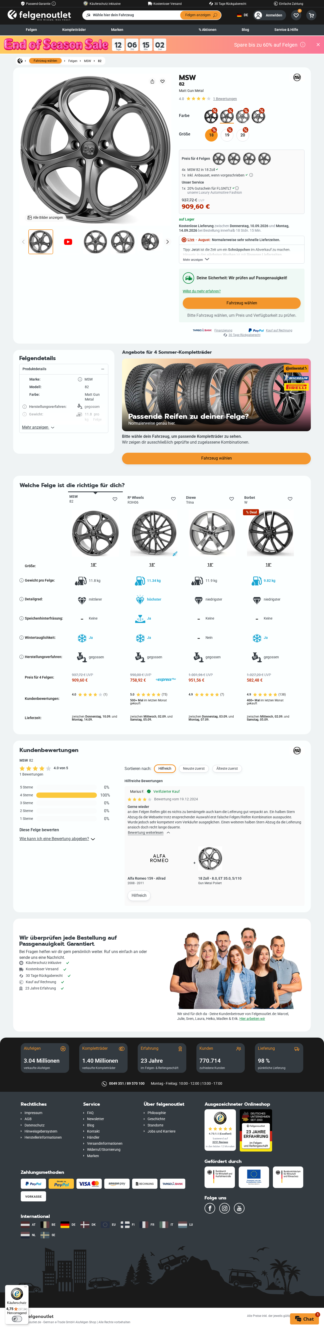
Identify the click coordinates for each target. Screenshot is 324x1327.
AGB (28, 1119)
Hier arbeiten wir (252, 1019)
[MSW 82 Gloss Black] (211, 117)
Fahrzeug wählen (45, 61)
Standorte (155, 1125)
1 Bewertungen (225, 99)
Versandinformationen (105, 1143)
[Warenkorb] (311, 15)
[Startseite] (20, 61)
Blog (245, 30)
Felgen (31, 30)
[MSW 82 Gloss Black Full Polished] (258, 117)
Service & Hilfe (286, 30)
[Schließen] (318, 45)
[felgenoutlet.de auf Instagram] (224, 1208)
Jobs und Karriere (161, 1131)
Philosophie (157, 1113)
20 (242, 135)
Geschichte (156, 1119)
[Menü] (26, 1288)
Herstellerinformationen (43, 1137)
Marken (117, 30)
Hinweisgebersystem (41, 1131)
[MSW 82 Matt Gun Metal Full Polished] (243, 117)
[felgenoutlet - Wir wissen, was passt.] (39, 15)
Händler (93, 1137)
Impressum (33, 1113)
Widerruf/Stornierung (103, 1149)
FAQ (90, 1113)
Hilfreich (139, 895)
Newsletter (95, 1119)
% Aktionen (207, 30)
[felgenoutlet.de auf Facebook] (210, 1208)
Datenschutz (35, 1125)
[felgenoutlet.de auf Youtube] (239, 1208)
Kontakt (93, 1131)
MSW (87, 61)
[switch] (17, 1319)
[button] (63, 369)
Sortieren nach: (138, 768)
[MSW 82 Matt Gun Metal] (227, 117)
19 (227, 135)
